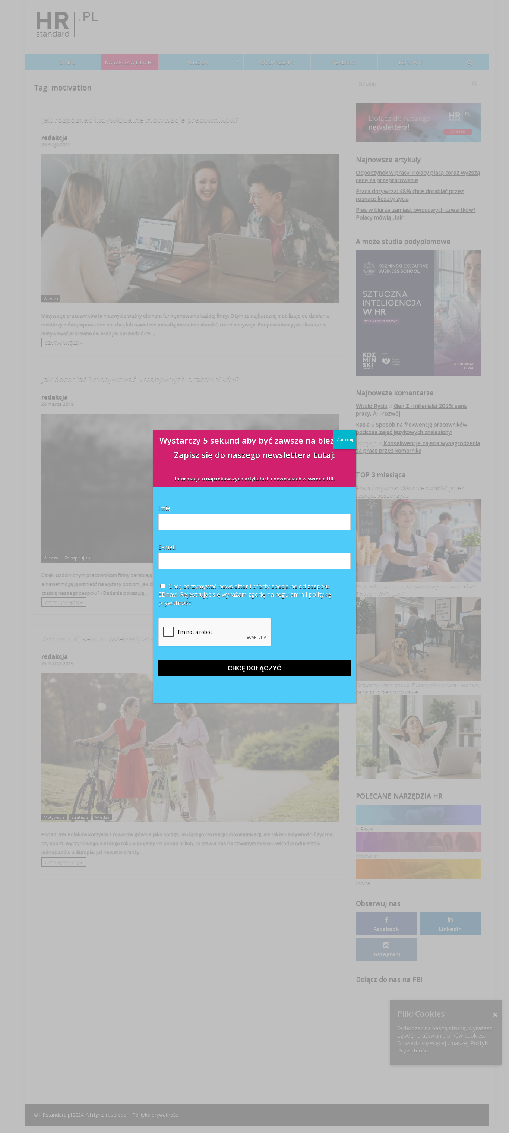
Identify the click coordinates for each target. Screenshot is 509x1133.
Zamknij (344, 439)
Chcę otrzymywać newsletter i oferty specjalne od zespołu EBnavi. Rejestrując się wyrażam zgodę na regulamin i (244, 594)
